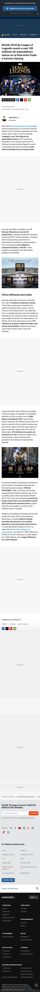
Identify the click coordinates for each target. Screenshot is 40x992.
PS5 (22, 859)
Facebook (17, 99)
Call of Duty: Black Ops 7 (29, 868)
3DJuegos (24, 908)
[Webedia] (8, 898)
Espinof (23, 926)
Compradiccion (6, 957)
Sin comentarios (10, 100)
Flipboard (25, 99)
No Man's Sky (25, 863)
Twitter (21, 99)
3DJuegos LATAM (26, 968)
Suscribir (33, 813)
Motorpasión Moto (26, 940)
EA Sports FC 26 (8, 873)
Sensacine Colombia (27, 974)
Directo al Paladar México (10, 977)
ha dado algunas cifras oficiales (24, 126)
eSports (13, 624)
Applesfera (5, 914)
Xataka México (6, 968)
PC (3, 859)
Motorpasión (24, 937)
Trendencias (6, 951)
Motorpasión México (27, 977)
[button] (14, 117)
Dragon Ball (6, 863)
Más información (30, 990)
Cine (4, 850)
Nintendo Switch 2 (27, 855)
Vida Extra (24, 911)
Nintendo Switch (8, 855)
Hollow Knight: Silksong (7, 868)
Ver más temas (8, 880)
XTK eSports (24, 624)
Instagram (24, 828)
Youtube (19, 828)
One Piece (23, 35)
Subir (32, 897)
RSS (28, 828)
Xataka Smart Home (8, 917)
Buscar (37, 889)
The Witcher (33, 35)
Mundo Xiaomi (6, 920)
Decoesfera (5, 954)
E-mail (29, 99)
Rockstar (7, 35)
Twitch (32, 828)
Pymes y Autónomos (27, 954)
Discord (8, 832)
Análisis (23, 850)
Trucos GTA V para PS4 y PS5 (26, 797)
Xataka (4, 908)
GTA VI (15, 35)
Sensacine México (26, 971)
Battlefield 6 (25, 873)
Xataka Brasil (6, 971)
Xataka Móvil (6, 911)
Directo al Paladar (7, 937)
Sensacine (24, 923)
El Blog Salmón (25, 951)
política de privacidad (27, 818)
